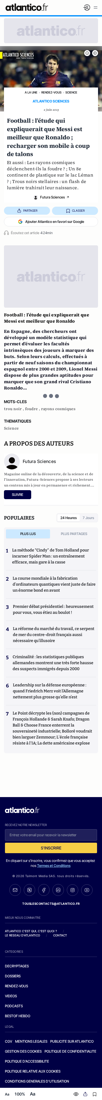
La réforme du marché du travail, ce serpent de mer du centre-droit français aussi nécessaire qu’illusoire (53, 634)
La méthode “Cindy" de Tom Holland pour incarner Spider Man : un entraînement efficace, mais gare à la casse (50, 556)
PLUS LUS (28, 534)
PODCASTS (14, 1006)
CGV (8, 1041)
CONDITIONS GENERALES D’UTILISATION (37, 1081)
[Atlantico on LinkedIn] (58, 890)
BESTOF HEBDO (17, 1016)
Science (71, 92)
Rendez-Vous (51, 92)
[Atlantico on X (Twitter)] (29, 890)
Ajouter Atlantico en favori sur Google (54, 221)
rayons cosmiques (58, 409)
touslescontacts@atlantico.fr (51, 904)
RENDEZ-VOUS (16, 986)
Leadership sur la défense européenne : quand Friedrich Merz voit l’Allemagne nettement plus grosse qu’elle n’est (49, 691)
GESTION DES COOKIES (23, 1051)
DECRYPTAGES (17, 966)
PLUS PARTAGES (74, 534)
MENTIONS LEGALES (31, 1041)
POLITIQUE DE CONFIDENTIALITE (70, 1051)
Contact (60, 935)
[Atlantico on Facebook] (44, 890)
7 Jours (88, 518)
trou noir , (14, 409)
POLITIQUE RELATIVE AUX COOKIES (32, 1071)
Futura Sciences (52, 197)
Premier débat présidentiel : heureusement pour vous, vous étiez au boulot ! (53, 609)
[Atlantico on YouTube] (87, 890)
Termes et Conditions (54, 865)
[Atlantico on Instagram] (72, 890)
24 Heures (68, 518)
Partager (30, 210)
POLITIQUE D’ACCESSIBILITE (27, 1061)
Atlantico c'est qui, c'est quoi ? (31, 931)
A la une (31, 92)
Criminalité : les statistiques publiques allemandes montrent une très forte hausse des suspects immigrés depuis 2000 (53, 662)
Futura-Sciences (40, 479)
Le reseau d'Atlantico (22, 935)
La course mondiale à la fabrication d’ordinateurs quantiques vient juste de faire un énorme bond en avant (54, 584)
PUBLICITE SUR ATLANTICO (72, 1041)
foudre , (33, 409)
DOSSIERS (13, 976)
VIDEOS (11, 996)
